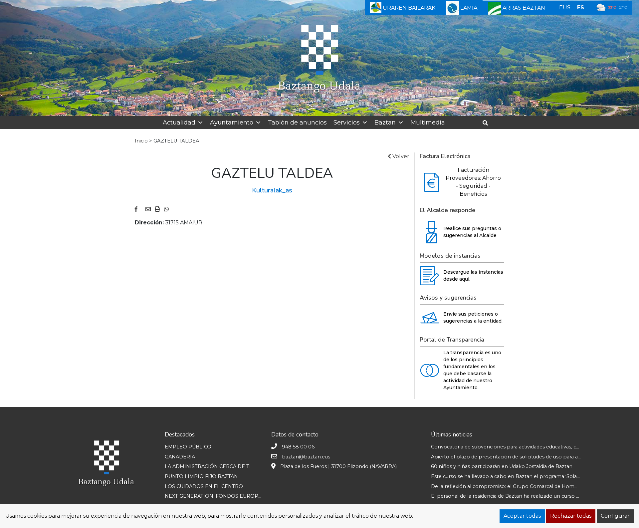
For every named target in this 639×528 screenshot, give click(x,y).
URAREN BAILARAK (408, 8)
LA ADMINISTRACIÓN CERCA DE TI (208, 466)
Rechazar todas (570, 516)
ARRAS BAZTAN (523, 8)
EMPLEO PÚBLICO (188, 447)
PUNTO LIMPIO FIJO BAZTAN (201, 476)
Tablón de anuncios (297, 122)
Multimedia (427, 122)
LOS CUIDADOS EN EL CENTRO (204, 486)
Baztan (385, 122)
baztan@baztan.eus (306, 457)
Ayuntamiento (231, 122)
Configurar (615, 516)
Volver (400, 156)
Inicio (141, 141)
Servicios (346, 122)
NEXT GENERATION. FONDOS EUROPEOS (217, 496)
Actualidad (179, 122)
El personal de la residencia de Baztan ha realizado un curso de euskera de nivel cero (532, 496)
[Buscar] (488, 123)
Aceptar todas (522, 516)
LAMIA (468, 8)
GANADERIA (180, 457)
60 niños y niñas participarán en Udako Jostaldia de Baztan (501, 466)
